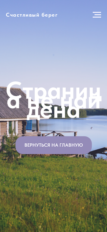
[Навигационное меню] (97, 15)
